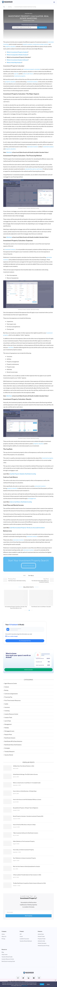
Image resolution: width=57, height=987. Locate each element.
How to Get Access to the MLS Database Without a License (27, 799)
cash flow (10, 347)
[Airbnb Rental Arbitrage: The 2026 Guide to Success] (7, 776)
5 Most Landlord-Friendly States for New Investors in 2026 (27, 874)
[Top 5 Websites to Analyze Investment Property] (7, 860)
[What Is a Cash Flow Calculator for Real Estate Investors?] (41, 598)
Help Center (5, 954)
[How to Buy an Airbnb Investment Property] (7, 851)
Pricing (3, 938)
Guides (6, 704)
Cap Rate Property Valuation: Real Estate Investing (23, 474)
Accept (41, 984)
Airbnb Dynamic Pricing (43, 945)
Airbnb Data (41, 934)
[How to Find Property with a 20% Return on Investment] (16, 598)
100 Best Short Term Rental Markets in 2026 (23, 766)
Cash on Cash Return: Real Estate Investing (21, 502)
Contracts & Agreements (11, 693)
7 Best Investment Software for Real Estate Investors (25, 833)
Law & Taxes (7, 721)
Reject (48, 984)
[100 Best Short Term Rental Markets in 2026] (7, 768)
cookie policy (25, 985)
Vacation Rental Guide (7, 956)
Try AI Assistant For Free (25, 640)
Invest (21, 936)
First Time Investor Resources (12, 700)
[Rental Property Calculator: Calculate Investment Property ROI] (7, 818)
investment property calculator (31, 69)
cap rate (16, 73)
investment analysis (32, 81)
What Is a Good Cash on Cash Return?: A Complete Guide (26, 782)
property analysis (27, 44)
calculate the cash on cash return (33, 169)
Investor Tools (28, 13)
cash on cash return (28, 73)
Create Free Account (28, 565)
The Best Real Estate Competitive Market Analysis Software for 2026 (29, 883)
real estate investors (32, 146)
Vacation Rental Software (26, 941)
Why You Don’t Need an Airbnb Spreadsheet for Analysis (26, 866)
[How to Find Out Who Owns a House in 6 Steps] (7, 826)
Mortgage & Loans (9, 731)
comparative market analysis (40, 44)
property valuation (10, 46)
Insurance (7, 707)
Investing (10, 6)
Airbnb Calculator (28, 669)
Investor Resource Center (11, 714)
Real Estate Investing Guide (8, 961)
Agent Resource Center (10, 683)
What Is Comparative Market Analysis (17, 54)
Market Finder (41, 936)
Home (3, 934)
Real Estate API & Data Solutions (13, 741)
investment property (19, 76)
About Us (4, 936)
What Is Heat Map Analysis (14, 62)
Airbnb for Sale (41, 941)
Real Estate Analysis (9, 738)
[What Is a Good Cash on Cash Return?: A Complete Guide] (7, 785)
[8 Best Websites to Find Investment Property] (7, 843)
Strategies (7, 748)
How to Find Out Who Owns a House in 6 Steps (24, 824)
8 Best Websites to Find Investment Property (24, 841)
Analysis (6, 687)
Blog (4, 6)
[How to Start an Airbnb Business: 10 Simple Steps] (7, 793)
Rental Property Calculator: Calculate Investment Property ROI (28, 816)
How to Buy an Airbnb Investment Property (23, 849)
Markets (6, 727)
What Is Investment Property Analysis (17, 52)
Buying (6, 690)
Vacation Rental (8, 755)
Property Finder (41, 938)
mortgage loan (32, 498)
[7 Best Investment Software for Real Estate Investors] (7, 835)
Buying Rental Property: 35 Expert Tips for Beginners (25, 807)
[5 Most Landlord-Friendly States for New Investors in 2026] (7, 877)
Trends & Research (9, 751)
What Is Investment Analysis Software (17, 60)
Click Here (9, 152)
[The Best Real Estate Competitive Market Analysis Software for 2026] (7, 885)
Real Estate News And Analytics (13, 744)
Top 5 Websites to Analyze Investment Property (24, 858)
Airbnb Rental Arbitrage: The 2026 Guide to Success (25, 774)
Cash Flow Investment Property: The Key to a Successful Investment (27, 527)
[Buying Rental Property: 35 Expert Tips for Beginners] (7, 810)
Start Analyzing (28, 915)
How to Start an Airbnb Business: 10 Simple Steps (24, 791)
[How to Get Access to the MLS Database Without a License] (7, 801)
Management (8, 724)
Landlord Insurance (24, 938)
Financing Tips (8, 697)
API (21, 934)
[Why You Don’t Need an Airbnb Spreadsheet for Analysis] (7, 868)
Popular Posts (8, 734)
